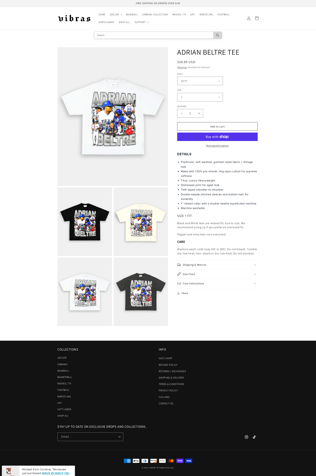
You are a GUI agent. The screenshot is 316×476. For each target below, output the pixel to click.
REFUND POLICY (168, 364)
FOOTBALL (63, 390)
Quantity (181, 106)
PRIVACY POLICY (168, 390)
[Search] (217, 35)
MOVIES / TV (64, 383)
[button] (116, 14)
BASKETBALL (64, 377)
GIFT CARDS (64, 409)
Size (179, 89)
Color (180, 73)
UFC (59, 402)
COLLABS (164, 397)
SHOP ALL (63, 415)
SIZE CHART (165, 358)
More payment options (217, 145)
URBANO (62, 364)
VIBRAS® (152, 467)
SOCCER (62, 357)
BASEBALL (63, 370)
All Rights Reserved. (165, 467)
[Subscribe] (119, 436)
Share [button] (184, 293)
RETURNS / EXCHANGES (172, 371)
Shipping (182, 67)
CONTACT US (166, 403)
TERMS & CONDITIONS (171, 384)
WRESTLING (64, 396)
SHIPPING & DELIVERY (171, 377)
